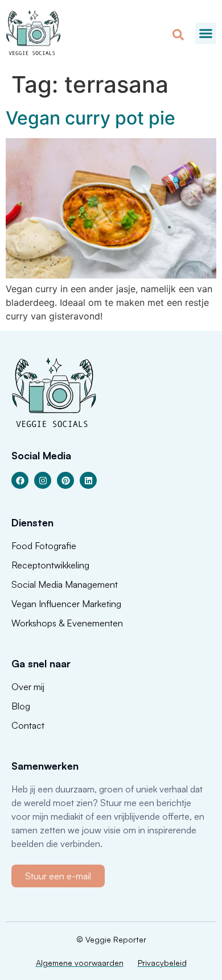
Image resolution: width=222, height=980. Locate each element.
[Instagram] (42, 480)
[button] (206, 33)
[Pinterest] (65, 480)
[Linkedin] (88, 480)
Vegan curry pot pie (90, 118)
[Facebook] (19, 480)
